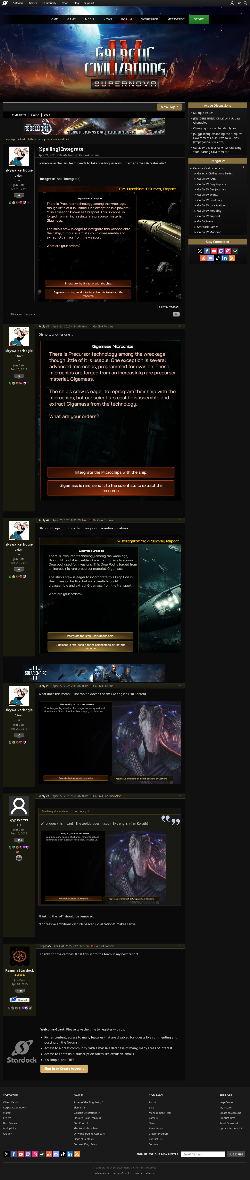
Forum (126, 19)
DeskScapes (10, 1123)
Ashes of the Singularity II (88, 1102)
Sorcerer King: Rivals (85, 1144)
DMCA (138, 1173)
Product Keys (227, 1118)
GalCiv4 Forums (89, 155)
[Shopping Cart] (239, 3)
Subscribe (236, 1154)
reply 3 (84, 811)
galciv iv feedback (169, 307)
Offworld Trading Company (89, 1133)
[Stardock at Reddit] (203, 258)
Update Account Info (232, 1128)
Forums (153, 1144)
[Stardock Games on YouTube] (214, 251)
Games (33, 3)
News (65, 3)
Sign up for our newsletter (157, 1154)
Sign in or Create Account (64, 1068)
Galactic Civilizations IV (30, 139)
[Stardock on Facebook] (207, 251)
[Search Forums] (245, 3)
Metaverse (176, 19)
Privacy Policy (102, 1173)
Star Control (81, 1123)
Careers (153, 1118)
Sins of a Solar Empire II (87, 1118)
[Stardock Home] (5, 3)
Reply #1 (43, 326)
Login (47, 114)
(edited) (117, 796)
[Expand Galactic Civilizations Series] (195, 174)
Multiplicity (9, 1128)
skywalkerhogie (19, 170)
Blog (76, 3)
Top (179, 326)
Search (35, 114)
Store (199, 19)
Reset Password (229, 1123)
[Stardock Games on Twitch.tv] (221, 251)
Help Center (226, 1102)
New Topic (169, 107)
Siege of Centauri (84, 1139)
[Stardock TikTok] (217, 258)
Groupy (7, 1133)
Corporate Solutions (15, 1107)
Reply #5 (45, 946)
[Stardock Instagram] (228, 251)
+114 (19, 840)
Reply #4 (43, 796)
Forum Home (18, 114)
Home (53, 19)
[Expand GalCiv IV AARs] (195, 179)
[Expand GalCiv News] (195, 222)
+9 (19, 195)
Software (18, 3)
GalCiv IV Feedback (58, 139)
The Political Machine (86, 1128)
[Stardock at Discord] (210, 258)
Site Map (150, 1173)
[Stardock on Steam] (235, 251)
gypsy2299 (19, 820)
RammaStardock (19, 970)
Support (89, 3)
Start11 (7, 1113)
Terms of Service (122, 1173)
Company (156, 1095)
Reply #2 (43, 520)
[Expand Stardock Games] (195, 227)
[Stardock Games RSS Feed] (231, 258)
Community (49, 3)
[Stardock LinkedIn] (224, 258)
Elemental (79, 1107)
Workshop (149, 19)
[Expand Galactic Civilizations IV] (191, 168)
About (152, 1102)
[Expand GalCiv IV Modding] (195, 211)
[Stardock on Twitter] (200, 251)
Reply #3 (43, 686)
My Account (226, 1107)
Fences (7, 1118)
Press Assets (156, 1128)
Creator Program (159, 1133)
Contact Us (155, 1139)
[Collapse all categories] (243, 167)
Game (71, 19)
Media (89, 19)
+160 (19, 990)
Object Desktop (12, 1102)
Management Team (160, 1113)
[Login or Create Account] (232, 3)
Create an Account (230, 1113)
